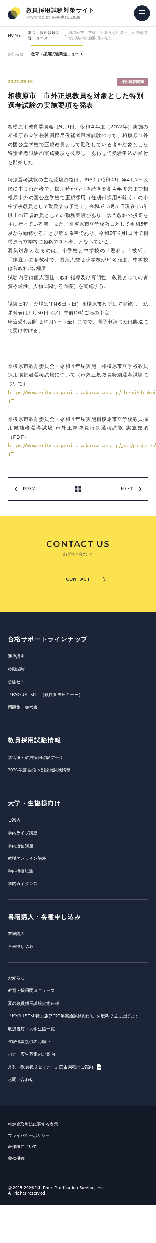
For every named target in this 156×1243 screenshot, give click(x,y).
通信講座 (16, 656)
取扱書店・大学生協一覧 (31, 1028)
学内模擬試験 (21, 871)
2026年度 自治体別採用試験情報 (39, 770)
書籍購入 (16, 933)
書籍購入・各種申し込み (44, 916)
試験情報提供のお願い (29, 1041)
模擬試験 (16, 669)
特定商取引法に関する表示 (33, 1124)
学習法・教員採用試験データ (36, 757)
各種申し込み (21, 946)
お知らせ (16, 54)
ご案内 (14, 820)
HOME (14, 35)
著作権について (22, 1146)
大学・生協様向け (34, 803)
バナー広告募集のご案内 (31, 1054)
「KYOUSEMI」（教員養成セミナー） (45, 694)
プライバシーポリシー (29, 1135)
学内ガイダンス (23, 883)
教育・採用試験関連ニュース (44, 35)
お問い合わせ (21, 1079)
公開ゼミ (16, 681)
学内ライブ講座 (23, 832)
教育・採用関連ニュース (31, 990)
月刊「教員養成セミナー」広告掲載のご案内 (51, 1067)
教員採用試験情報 (34, 740)
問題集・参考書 (23, 707)
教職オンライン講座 (27, 858)
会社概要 (16, 1157)
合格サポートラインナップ (48, 639)
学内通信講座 (21, 845)
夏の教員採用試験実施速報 (33, 1003)
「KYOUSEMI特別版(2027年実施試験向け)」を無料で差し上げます (73, 1015)
